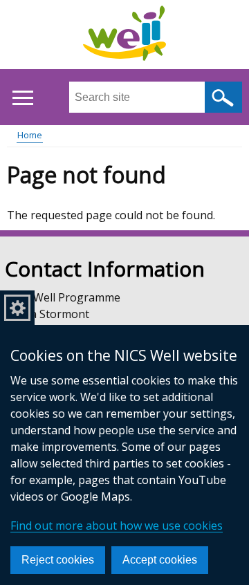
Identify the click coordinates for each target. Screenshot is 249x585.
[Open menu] (22, 98)
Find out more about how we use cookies (116, 525)
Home (29, 135)
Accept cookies (159, 560)
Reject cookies (57, 560)
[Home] (124, 35)
